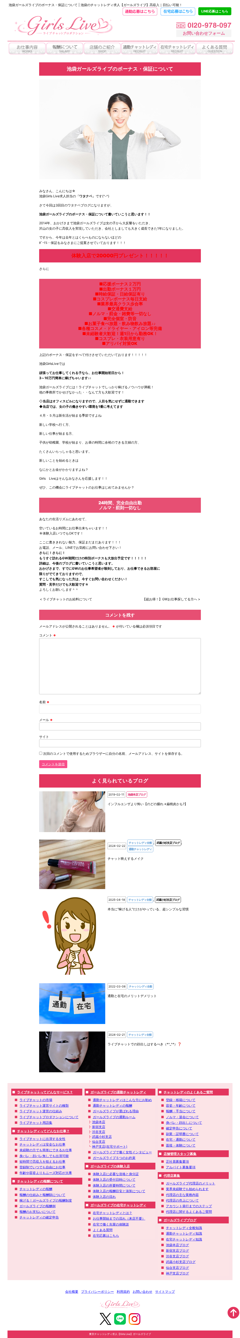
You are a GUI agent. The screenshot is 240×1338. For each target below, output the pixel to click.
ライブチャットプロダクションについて (49, 1117)
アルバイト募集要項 (180, 1167)
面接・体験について (180, 1145)
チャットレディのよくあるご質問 (188, 1092)
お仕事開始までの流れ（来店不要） (119, 1218)
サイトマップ (165, 1291)
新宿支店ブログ (177, 1250)
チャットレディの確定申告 (39, 1217)
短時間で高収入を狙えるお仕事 (42, 1161)
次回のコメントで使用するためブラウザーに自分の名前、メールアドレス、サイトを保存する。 (113, 753)
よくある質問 (102, 1230)
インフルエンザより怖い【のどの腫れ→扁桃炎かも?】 (148, 804)
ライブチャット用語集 (35, 1123)
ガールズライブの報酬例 (37, 1206)
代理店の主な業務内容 (182, 1195)
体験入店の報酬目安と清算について (119, 1191)
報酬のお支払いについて (37, 1212)
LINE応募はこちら (214, 11)
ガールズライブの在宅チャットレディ (118, 1205)
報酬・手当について (180, 1111)
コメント (47, 635)
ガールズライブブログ (180, 1220)
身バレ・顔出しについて (184, 1123)
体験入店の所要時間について (114, 1185)
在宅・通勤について (180, 1139)
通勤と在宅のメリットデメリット (132, 996)
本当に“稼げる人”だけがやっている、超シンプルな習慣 (148, 909)
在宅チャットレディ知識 (184, 1239)
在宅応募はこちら (106, 1235)
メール (46, 720)
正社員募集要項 (177, 1161)
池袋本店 (98, 1122)
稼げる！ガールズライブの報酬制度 (45, 1200)
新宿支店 (98, 1127)
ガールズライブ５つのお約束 (114, 1158)
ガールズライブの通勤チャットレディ (118, 1092)
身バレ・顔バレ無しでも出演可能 (44, 1156)
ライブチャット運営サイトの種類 (44, 1105)
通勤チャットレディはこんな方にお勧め (122, 1100)
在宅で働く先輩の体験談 (111, 1224)
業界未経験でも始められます (187, 1189)
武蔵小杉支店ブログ (180, 1262)
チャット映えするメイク (126, 858)
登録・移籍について (180, 1100)
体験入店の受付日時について (114, 1179)
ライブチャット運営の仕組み (40, 1111)
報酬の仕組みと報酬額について (42, 1195)
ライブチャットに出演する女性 (42, 1139)
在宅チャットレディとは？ (112, 1213)
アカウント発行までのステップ (189, 1206)
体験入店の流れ (104, 1197)
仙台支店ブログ (177, 1268)
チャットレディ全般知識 (184, 1228)
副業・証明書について (182, 1134)
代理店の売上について (182, 1200)
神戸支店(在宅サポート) (109, 1146)
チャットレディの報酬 (35, 1189)
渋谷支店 (98, 1132)
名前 (44, 702)
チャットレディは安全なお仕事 (42, 1144)
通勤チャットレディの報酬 (112, 1105)
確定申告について (179, 1128)
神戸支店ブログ (177, 1273)
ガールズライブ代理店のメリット (190, 1183)
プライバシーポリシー (97, 1291)
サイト (44, 737)
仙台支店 (98, 1142)
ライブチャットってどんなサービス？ (45, 1092)
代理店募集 (172, 1175)
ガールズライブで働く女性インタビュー (122, 1152)
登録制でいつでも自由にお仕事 (42, 1167)
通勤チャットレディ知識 (184, 1233)
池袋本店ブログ (177, 1245)
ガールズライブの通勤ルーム (114, 1117)
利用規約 (123, 1291)
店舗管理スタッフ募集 (180, 1154)
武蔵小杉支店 (102, 1137)
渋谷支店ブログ (177, 1256)
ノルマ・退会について (182, 1117)
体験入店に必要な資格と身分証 (116, 1174)
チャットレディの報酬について (40, 1181)
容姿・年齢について (180, 1105)
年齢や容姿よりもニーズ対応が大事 (45, 1173)
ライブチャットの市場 (35, 1100)
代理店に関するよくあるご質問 (189, 1212)
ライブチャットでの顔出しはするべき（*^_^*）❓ (144, 1044)
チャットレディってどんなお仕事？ (43, 1131)
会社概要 (71, 1291)
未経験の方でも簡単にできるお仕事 (45, 1150)
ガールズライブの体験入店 (110, 1166)
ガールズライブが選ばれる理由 (116, 1111)
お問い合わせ (142, 1291)
